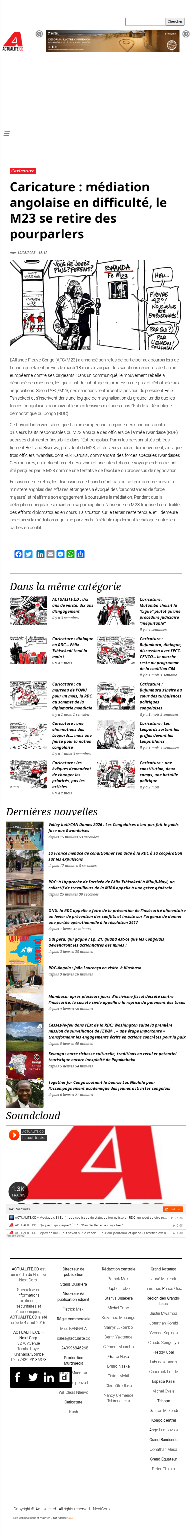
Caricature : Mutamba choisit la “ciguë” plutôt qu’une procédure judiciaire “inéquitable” (160, 611)
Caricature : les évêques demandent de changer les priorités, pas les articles (71, 774)
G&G (70, 1518)
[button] (39, 34)
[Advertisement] (96, 90)
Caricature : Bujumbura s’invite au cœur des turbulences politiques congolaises (161, 696)
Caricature (22, 171)
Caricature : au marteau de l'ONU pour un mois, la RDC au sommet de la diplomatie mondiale (72, 696)
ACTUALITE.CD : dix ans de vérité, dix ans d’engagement (73, 605)
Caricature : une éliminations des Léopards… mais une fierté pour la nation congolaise (72, 735)
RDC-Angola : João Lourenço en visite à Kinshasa (95, 968)
